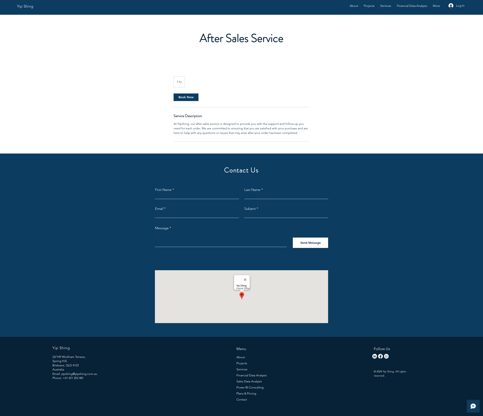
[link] (186, 97)
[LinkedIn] (374, 356)
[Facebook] (380, 356)
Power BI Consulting (250, 387)
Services (241, 369)
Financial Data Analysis (251, 375)
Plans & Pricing (246, 393)
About (240, 357)
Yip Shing (25, 6)
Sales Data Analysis (249, 381)
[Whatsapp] (386, 356)
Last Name (252, 189)
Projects (241, 363)
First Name (163, 189)
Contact (241, 399)
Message (162, 228)
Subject (250, 208)
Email (159, 208)
